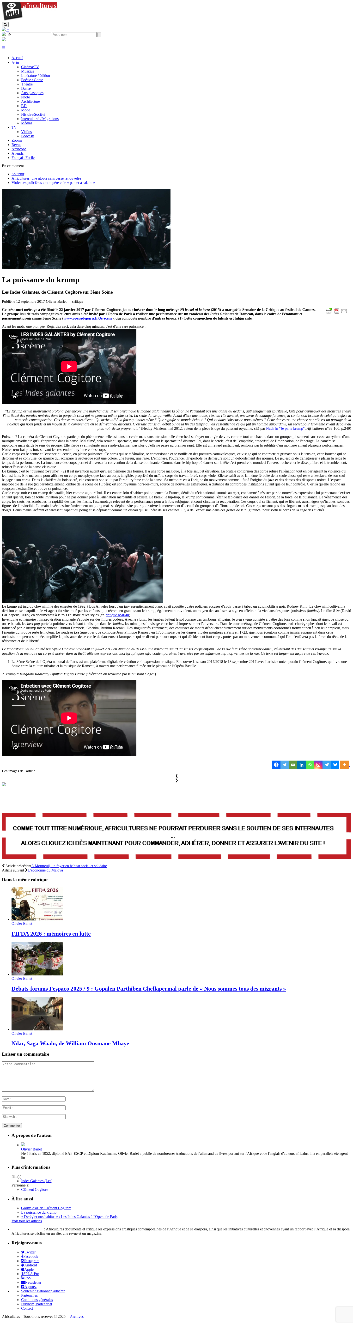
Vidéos (26, 132)
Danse (26, 88)
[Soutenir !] (176, 836)
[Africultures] (29, 20)
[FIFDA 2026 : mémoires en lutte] (37, 919)
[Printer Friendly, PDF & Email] (337, 313)
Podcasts (27, 136)
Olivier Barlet (22, 923)
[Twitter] (284, 765)
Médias (26, 123)
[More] (345, 765)
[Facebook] (276, 765)
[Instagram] (318, 765)
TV (14, 127)
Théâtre (27, 84)
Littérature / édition (35, 75)
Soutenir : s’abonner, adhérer (43, 1291)
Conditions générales (37, 1300)
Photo (25, 97)
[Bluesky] (335, 765)
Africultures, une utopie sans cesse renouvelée (46, 178)
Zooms (17, 140)
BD (24, 106)
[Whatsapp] (310, 765)
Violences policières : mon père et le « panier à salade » (53, 183)
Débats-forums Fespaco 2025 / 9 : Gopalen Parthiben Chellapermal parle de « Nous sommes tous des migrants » (149, 989)
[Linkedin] (301, 765)
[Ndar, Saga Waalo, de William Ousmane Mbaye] (37, 1029)
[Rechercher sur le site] (5, 24)
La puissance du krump (38, 1212)
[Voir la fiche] (23, 1145)
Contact (27, 1308)
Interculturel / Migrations (40, 119)
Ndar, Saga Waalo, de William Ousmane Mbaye (70, 1043)
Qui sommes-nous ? (27, 1229)
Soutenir (18, 174)
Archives (77, 1316)
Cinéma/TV (30, 67)
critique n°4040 (117, 615)
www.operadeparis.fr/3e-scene (87, 318)
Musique (27, 71)
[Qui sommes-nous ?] (4, 40)
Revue (16, 145)
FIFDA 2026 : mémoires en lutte (51, 934)
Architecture (30, 101)
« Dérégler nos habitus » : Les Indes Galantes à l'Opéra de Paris (69, 1217)
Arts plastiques (32, 93)
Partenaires (29, 1295)
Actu (15, 63)
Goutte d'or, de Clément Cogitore (46, 1208)
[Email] (293, 765)
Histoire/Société (33, 114)
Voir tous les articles (27, 1221)
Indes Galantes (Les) (36, 1181)
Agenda (18, 153)
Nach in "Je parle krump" (285, 428)
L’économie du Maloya (45, 870)
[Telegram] (327, 765)
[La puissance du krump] (86, 268)
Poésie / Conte (32, 80)
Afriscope (19, 149)
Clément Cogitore (34, 1189)
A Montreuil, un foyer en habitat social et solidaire (69, 866)
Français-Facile (23, 158)
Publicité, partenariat (36, 1304)
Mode (25, 110)
